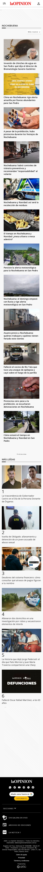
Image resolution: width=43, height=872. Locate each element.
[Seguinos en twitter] (28, 787)
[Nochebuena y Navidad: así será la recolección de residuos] (21, 189)
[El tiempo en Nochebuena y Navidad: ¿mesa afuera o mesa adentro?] (21, 220)
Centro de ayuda (21, 855)
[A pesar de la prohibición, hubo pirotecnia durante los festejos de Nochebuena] (21, 118)
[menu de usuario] (38, 4)
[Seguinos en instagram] (24, 787)
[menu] (4, 3)
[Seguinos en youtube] (19, 787)
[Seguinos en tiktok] (14, 787)
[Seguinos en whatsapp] (10, 787)
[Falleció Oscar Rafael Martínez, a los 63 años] (21, 681)
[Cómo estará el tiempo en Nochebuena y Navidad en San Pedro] (21, 422)
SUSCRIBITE (21, 798)
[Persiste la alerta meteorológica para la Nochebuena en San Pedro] (21, 254)
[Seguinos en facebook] (33, 787)
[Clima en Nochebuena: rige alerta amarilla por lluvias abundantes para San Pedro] (21, 84)
